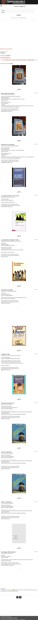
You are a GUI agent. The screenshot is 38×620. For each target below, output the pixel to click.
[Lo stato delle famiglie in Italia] (19, 230)
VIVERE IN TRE (5, 354)
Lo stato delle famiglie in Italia (10, 240)
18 (19, 589)
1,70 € (19, 192)
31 (33, 589)
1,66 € (19, 89)
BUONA (6, 557)
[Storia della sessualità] (19, 84)
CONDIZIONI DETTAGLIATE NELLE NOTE (12, 358)
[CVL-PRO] (35, 93)
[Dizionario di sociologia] (19, 135)
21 (22, 589)
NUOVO (6, 100)
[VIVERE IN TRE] (19, 345)
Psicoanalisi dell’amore (7, 403)
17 (18, 589)
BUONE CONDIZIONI (9, 408)
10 (11, 589)
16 (17, 589)
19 (20, 589)
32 (34, 589)
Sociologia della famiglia (8, 552)
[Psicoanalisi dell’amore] (19, 394)
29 (31, 589)
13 (14, 589)
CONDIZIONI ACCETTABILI (10, 245)
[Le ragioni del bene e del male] (19, 186)
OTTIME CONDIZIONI (9, 200)
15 (16, 589)
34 (36, 589)
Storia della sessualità (7, 93)
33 (35, 589)
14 (15, 589)
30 (32, 589)
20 (21, 589)
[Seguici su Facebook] (20, 598)
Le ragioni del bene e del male (10, 195)
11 (12, 589)
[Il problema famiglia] (19, 280)
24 (25, 589)
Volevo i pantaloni (6, 452)
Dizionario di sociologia (7, 144)
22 (23, 589)
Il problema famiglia (7, 290)
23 (24, 589)
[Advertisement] (19, 27)
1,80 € (19, 236)
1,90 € (19, 286)
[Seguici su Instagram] (17, 598)
